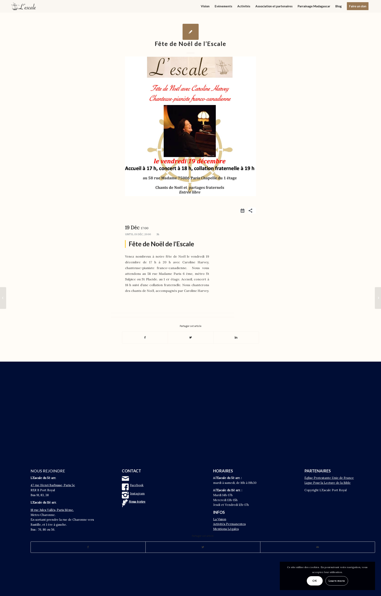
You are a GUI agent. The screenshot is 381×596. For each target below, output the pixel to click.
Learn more (337, 580)
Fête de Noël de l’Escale (190, 43)
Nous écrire (137, 501)
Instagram (137, 493)
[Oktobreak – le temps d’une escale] (3, 298)
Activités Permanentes (229, 524)
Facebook (136, 485)
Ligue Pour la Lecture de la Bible (327, 483)
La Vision (219, 519)
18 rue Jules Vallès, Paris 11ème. (52, 510)
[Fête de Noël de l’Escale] (191, 32)
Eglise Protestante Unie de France (329, 478)
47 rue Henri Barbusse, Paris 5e (53, 485)
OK (314, 580)
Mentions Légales (226, 529)
